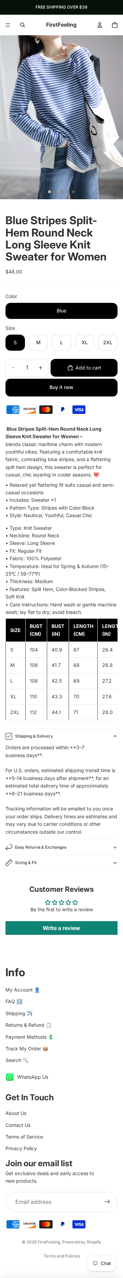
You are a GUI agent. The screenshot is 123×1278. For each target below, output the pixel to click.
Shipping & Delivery (34, 736)
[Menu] (8, 25)
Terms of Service (24, 1137)
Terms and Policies (61, 1256)
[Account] (99, 24)
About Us (15, 1113)
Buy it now (61, 387)
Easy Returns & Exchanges (40, 847)
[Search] (22, 24)
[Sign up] (107, 1202)
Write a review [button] (61, 928)
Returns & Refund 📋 (28, 1025)
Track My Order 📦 (26, 1048)
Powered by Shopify (81, 1242)
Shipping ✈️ (18, 1013)
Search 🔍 (16, 1060)
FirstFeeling (49, 1242)
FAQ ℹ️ (13, 1001)
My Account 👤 (22, 990)
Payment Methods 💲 (29, 1037)
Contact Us (17, 1125)
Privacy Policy (21, 1148)
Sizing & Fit (26, 862)
